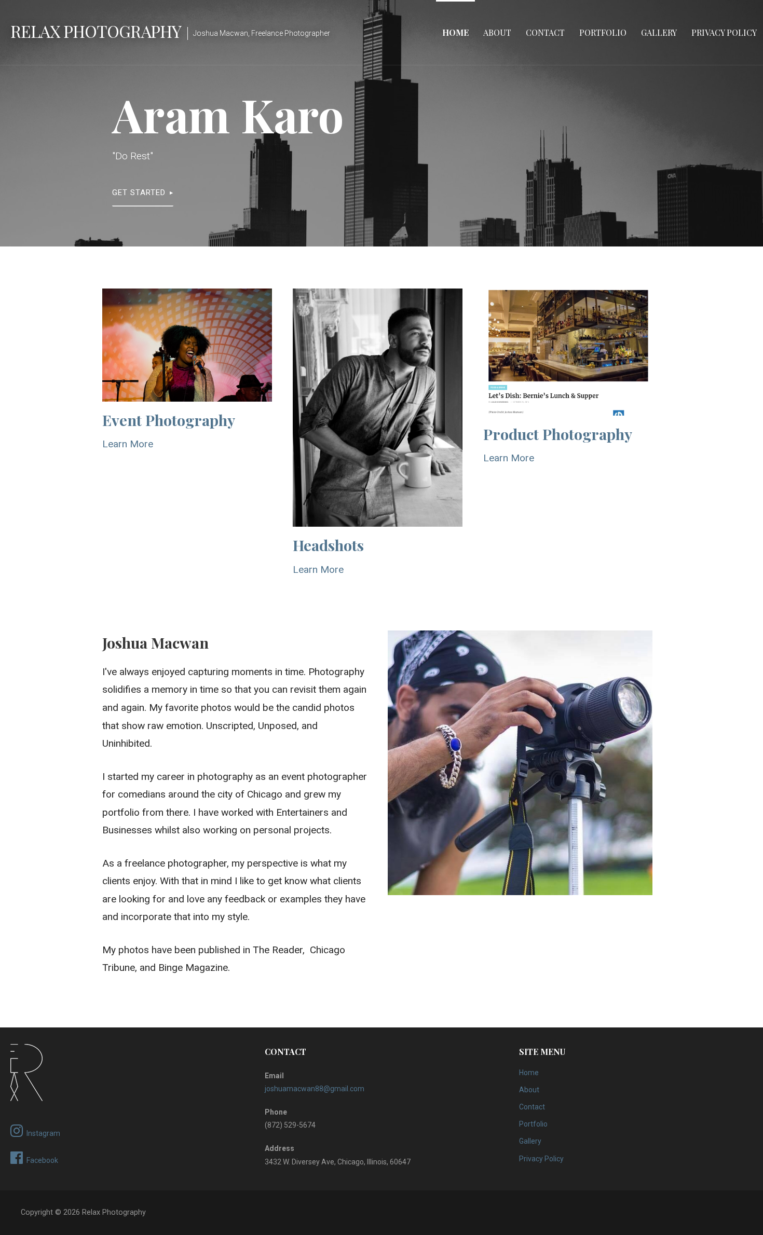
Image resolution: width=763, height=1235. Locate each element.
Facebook (42, 1160)
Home (455, 32)
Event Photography (168, 420)
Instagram (43, 1133)
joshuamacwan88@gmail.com (314, 1089)
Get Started (139, 192)
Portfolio (602, 32)
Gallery (659, 32)
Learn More (127, 444)
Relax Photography (95, 31)
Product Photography (557, 434)
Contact (545, 32)
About (497, 32)
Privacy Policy (724, 32)
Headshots (328, 545)
